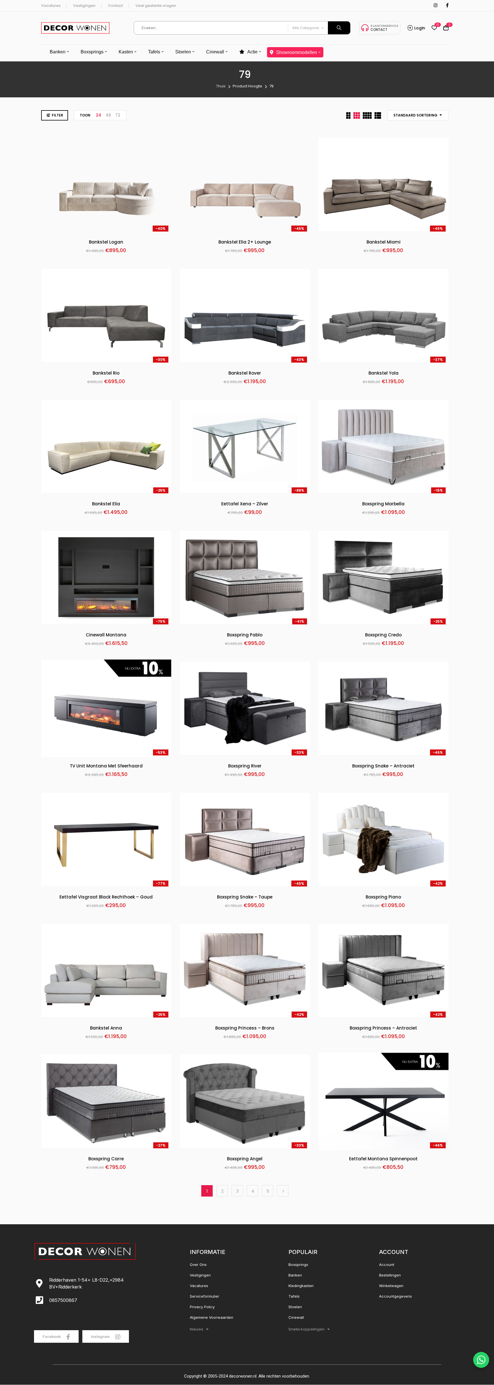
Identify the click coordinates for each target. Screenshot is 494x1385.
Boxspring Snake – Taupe (244, 897)
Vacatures (51, 5)
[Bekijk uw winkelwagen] (446, 28)
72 (117, 115)
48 (108, 115)
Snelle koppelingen (306, 1329)
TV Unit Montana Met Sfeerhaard (106, 766)
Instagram (101, 1336)
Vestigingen (84, 5)
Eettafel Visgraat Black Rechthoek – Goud (106, 897)
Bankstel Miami (383, 242)
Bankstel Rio (106, 373)
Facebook (52, 1336)
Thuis (221, 86)
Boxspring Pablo (244, 635)
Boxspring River (245, 766)
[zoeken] (339, 27)
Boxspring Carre (106, 1159)
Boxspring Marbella (383, 504)
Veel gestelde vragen (156, 5)
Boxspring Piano (383, 897)
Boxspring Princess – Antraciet (383, 1028)
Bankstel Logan (106, 242)
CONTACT (378, 29)
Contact (115, 5)
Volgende (282, 1191)
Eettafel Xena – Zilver (244, 504)
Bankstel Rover (244, 373)
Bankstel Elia (106, 504)
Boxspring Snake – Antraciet (383, 766)
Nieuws (196, 1329)
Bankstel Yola (383, 373)
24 (98, 115)
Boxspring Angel (244, 1159)
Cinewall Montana (106, 635)
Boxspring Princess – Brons (244, 1028)
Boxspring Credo (383, 635)
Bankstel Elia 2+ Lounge (244, 242)
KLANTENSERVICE (384, 25)
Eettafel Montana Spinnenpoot (383, 1159)
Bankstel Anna (106, 1028)
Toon (85, 115)
